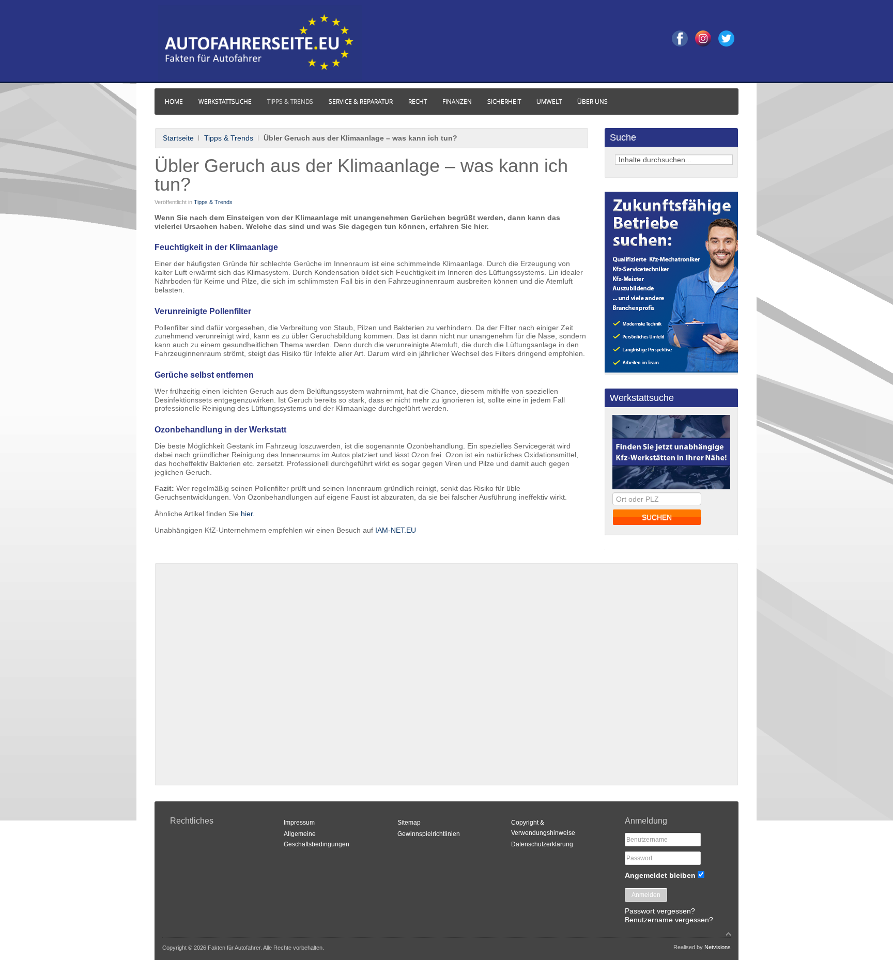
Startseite (178, 138)
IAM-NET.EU (394, 530)
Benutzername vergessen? (669, 920)
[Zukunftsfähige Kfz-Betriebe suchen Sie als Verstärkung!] (671, 370)
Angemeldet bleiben (660, 875)
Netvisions (717, 947)
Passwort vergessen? (660, 911)
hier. (248, 513)
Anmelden (646, 895)
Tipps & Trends (228, 138)
